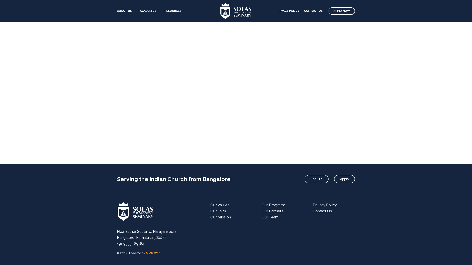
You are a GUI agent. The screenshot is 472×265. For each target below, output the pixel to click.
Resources (172, 11)
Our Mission (220, 217)
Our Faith (218, 211)
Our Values (219, 205)
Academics (148, 11)
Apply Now (342, 11)
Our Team (270, 217)
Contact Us (313, 11)
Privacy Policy (288, 11)
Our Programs (274, 205)
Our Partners (272, 211)
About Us (124, 11)
